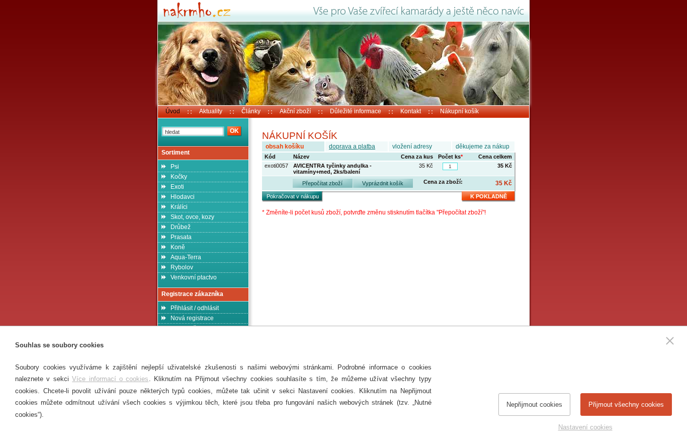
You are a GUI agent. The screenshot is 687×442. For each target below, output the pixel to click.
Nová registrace (192, 318)
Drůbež (180, 227)
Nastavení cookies (585, 427)
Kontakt (410, 111)
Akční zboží (295, 111)
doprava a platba (352, 146)
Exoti (177, 186)
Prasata (181, 237)
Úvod (172, 111)
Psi (174, 166)
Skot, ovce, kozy (192, 216)
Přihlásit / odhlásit (194, 308)
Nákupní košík (459, 111)
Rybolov (181, 267)
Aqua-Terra (185, 257)
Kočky (178, 176)
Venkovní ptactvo (193, 277)
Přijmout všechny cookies (626, 404)
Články (251, 111)
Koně (177, 247)
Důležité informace (355, 111)
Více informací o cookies (110, 379)
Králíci (179, 206)
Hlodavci (182, 196)
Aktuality (210, 111)
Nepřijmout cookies (534, 404)
